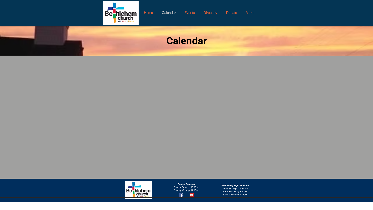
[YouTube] (192, 195)
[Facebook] (181, 195)
